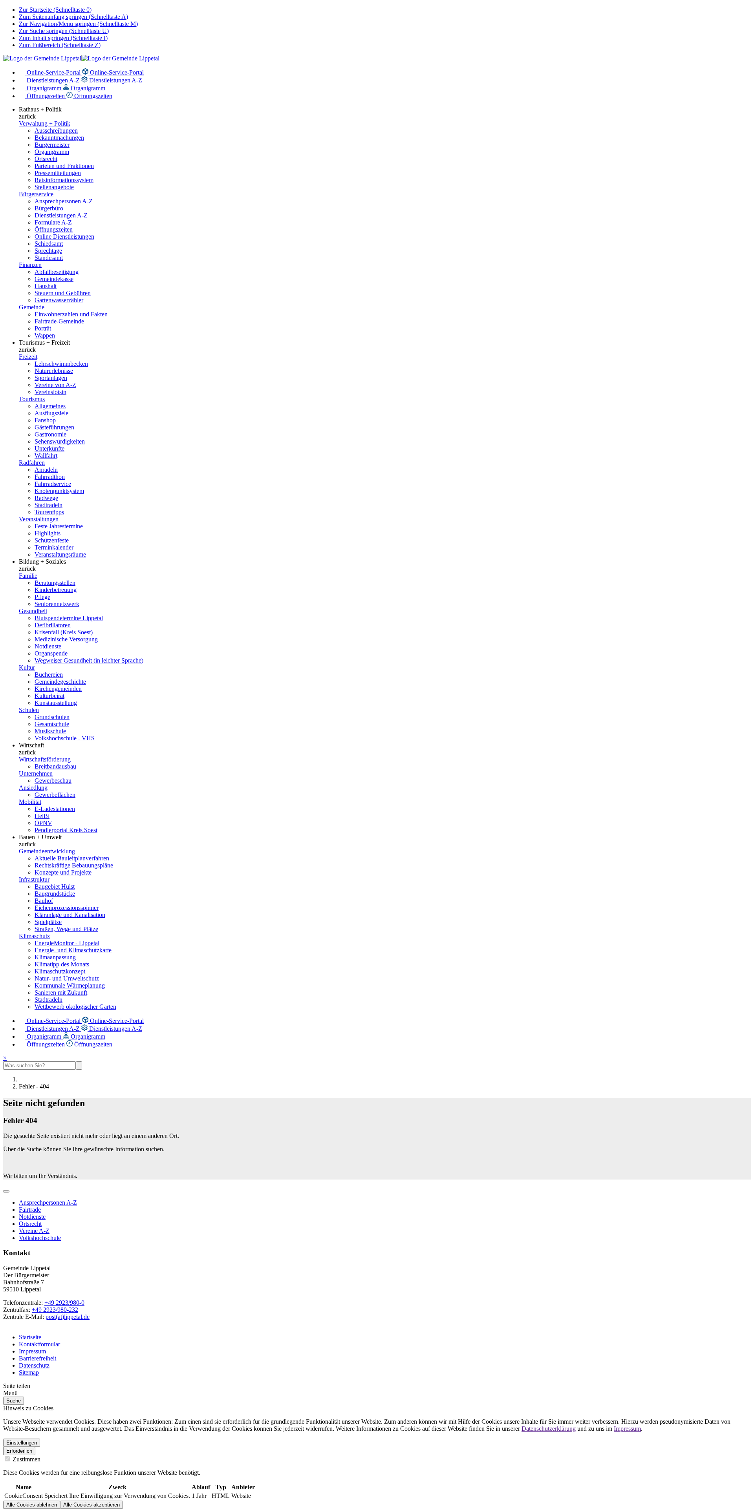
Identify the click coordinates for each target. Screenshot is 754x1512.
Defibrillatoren (53, 625)
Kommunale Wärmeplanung (70, 985)
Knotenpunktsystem (59, 491)
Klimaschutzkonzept (60, 971)
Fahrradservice (53, 483)
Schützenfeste (52, 540)
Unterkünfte (49, 448)
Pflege (42, 596)
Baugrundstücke (55, 893)
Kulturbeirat (49, 695)
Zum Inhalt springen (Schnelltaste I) (63, 38)
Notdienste (48, 646)
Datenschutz (34, 1365)
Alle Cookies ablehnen (31, 1505)
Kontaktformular (39, 1344)
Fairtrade (30, 1209)
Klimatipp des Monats (62, 964)
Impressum (32, 1351)
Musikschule (50, 731)
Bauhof (44, 900)
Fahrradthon (50, 476)
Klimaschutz (34, 936)
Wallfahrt (46, 455)
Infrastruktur (34, 879)
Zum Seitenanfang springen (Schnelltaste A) (73, 16)
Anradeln (46, 469)
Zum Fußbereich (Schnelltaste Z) (60, 45)
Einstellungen (21, 1443)
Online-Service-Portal (53, 72)
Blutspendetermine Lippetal (69, 618)
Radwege (46, 498)
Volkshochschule (40, 1237)
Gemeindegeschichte (60, 681)
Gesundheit (33, 611)
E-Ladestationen (55, 808)
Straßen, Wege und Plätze (66, 929)
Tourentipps (49, 512)
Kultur (27, 667)
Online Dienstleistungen (64, 236)
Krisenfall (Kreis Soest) (64, 632)
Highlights (47, 533)
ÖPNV (43, 823)
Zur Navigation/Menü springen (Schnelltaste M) (78, 23)
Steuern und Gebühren (63, 293)
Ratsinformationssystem (64, 180)
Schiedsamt (49, 243)
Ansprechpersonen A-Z (64, 201)
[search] (39, 1065)
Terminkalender (54, 547)
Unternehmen (36, 773)
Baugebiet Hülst (55, 886)
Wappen (45, 335)
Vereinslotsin (50, 392)
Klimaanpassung (55, 957)
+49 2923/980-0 (64, 1302)
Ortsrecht (46, 158)
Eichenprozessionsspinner (67, 907)
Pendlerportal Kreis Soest (66, 830)
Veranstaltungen (39, 519)
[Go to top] (6, 1191)
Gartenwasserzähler (59, 300)
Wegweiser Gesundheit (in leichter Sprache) (89, 660)
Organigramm (44, 88)
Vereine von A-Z (55, 385)
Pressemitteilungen (58, 173)
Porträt (43, 328)
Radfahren (32, 462)
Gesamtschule (52, 724)
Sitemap (29, 1372)
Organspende (51, 653)
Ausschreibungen (56, 130)
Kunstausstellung (56, 702)
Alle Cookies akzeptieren (91, 1505)
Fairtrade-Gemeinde (59, 321)
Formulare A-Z (53, 222)
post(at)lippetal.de (68, 1316)
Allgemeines (50, 406)
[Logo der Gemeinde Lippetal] (81, 58)
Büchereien (49, 674)
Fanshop (45, 420)
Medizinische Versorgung (66, 639)
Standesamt (49, 257)
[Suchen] (79, 1065)
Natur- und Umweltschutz (67, 978)
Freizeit (28, 356)
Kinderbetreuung (56, 589)
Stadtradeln (48, 505)
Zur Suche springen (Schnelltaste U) (64, 30)
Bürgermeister (52, 144)
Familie (28, 575)
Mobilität (30, 801)
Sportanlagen (51, 377)
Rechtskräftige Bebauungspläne (74, 865)
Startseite (30, 1337)
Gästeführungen (54, 427)
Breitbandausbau (55, 766)
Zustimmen (25, 1459)
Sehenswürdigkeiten (60, 441)
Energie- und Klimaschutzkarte (73, 950)
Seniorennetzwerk (57, 604)
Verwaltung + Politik (44, 123)
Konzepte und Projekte (63, 872)
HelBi (42, 816)
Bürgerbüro (49, 208)
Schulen (29, 710)
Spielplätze (48, 922)
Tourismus (32, 399)
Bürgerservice (36, 194)
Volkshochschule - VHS (65, 738)
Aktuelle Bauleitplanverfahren (72, 858)
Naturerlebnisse (54, 370)
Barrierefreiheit (37, 1358)
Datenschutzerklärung (549, 1428)
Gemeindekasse (54, 279)
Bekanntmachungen (59, 137)
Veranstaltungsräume (60, 554)
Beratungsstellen (55, 582)
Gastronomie (50, 434)
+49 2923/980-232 (55, 1309)
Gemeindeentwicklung (47, 851)
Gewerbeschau (53, 780)
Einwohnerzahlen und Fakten (71, 314)
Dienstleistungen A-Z (53, 80)
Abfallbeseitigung (57, 271)
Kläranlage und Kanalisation (70, 914)
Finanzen (30, 264)
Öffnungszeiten (45, 96)
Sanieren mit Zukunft (61, 992)
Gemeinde (31, 307)
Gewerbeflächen (55, 794)
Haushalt (46, 286)
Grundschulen (52, 717)
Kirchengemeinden (58, 688)
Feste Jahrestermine (59, 526)
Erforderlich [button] (19, 1451)
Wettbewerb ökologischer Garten (75, 1006)
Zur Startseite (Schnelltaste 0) (55, 9)
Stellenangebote (54, 187)
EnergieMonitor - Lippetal (67, 943)
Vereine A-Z (34, 1230)
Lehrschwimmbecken (61, 363)
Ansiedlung (33, 787)
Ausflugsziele (51, 413)
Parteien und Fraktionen (64, 166)
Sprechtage (48, 250)
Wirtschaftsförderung (45, 759)
